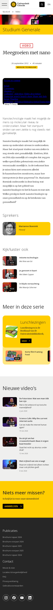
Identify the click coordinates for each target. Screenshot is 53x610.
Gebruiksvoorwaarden (13, 585)
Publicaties (10, 531)
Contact (8, 561)
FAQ (4, 576)
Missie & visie (9, 567)
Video (17, 11)
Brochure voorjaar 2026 (13, 541)
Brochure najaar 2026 (12, 537)
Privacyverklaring (10, 581)
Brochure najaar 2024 (12, 555)
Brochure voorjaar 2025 (13, 550)
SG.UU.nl (6, 11)
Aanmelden (11, 506)
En (49, 4)
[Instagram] (6, 597)
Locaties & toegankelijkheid (15, 572)
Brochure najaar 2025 (12, 546)
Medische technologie (26, 67)
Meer (24, 341)
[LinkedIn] (29, 597)
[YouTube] (22, 597)
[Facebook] (14, 597)
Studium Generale (21, 29)
